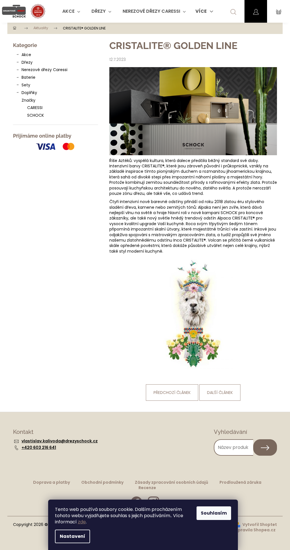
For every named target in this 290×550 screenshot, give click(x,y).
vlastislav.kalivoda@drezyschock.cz (60, 441)
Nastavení (72, 536)
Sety (26, 85)
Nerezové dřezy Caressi (44, 70)
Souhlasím (214, 513)
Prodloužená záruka (240, 482)
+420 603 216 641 (39, 447)
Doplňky (29, 92)
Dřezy (27, 62)
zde (82, 522)
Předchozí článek (172, 392)
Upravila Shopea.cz (255, 530)
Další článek (220, 392)
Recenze (147, 488)
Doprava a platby (51, 482)
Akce (26, 54)
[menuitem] (71, 11)
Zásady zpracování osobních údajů (171, 482)
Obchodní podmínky (102, 482)
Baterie (28, 77)
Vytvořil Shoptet (259, 524)
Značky (28, 100)
